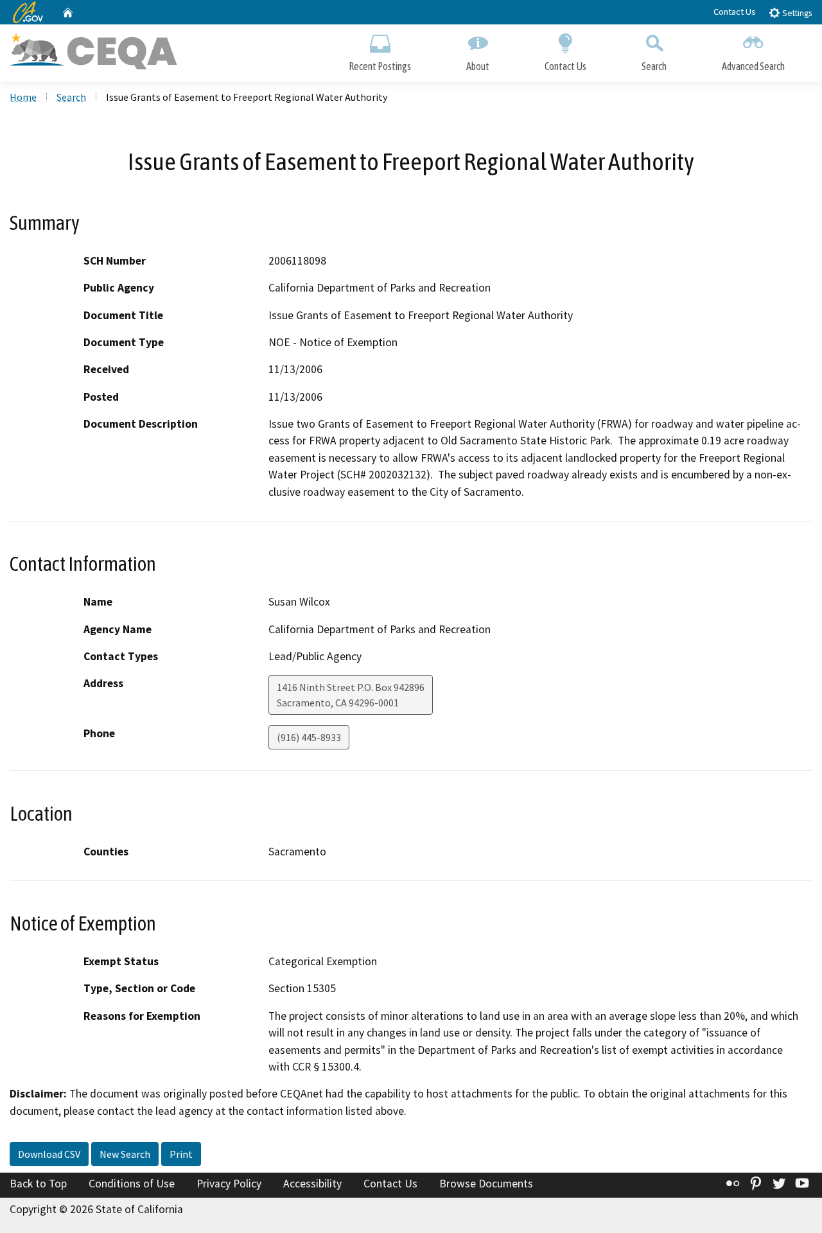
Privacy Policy (229, 1183)
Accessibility (312, 1183)
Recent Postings (380, 66)
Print (181, 1154)
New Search (125, 1154)
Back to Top (38, 1183)
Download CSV (49, 1154)
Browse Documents (486, 1183)
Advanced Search (753, 66)
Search (654, 66)
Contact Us (734, 11)
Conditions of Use (132, 1183)
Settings (796, 13)
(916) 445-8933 (309, 737)
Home (23, 97)
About (477, 66)
